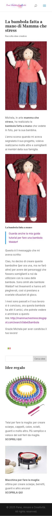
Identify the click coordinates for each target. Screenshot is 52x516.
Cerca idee (40, 358)
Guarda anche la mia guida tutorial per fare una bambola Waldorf (25, 237)
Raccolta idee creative (16, 36)
